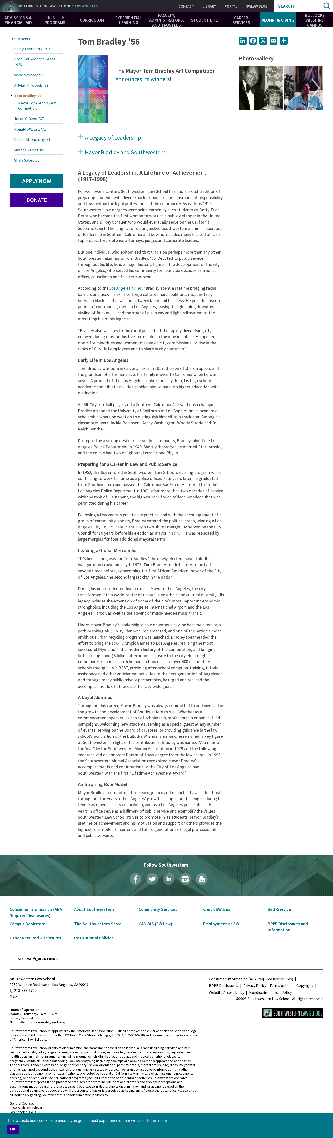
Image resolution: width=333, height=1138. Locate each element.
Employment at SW (221, 924)
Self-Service (279, 909)
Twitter (152, 879)
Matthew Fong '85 (29, 149)
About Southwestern (94, 909)
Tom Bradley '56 (27, 95)
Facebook (135, 879)
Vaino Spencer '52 (28, 74)
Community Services (158, 909)
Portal (231, 6)
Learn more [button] (157, 1121)
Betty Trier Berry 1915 (32, 48)
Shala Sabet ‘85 (26, 160)
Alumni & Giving (278, 20)
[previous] (246, 88)
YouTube (202, 879)
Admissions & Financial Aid (18, 20)
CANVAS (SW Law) (155, 924)
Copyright (304, 985)
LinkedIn (169, 879)
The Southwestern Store (98, 924)
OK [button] (12, 1129)
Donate (36, 200)
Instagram (185, 879)
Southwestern (58, 6)
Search (286, 6)
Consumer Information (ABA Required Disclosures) (251, 978)
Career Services (241, 20)
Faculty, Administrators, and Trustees (166, 20)
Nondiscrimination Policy (270, 992)
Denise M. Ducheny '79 (32, 139)
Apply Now (36, 181)
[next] (316, 88)
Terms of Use (280, 985)
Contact (186, 6)
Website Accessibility (226, 992)
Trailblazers (20, 38)
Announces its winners (142, 79)
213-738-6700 (25, 990)
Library (209, 6)
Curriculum (92, 20)
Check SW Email (218, 909)
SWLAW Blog (257, 6)
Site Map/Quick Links (38, 958)
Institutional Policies (94, 938)
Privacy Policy (254, 985)
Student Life (204, 20)
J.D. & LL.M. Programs (55, 20)
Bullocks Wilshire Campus (315, 20)
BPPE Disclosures (223, 985)
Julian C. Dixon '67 (29, 118)
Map (13, 996)
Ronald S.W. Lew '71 (30, 129)
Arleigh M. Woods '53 (31, 85)
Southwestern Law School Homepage (292, 1013)
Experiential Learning (128, 20)
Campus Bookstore (27, 924)
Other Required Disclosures (35, 938)
